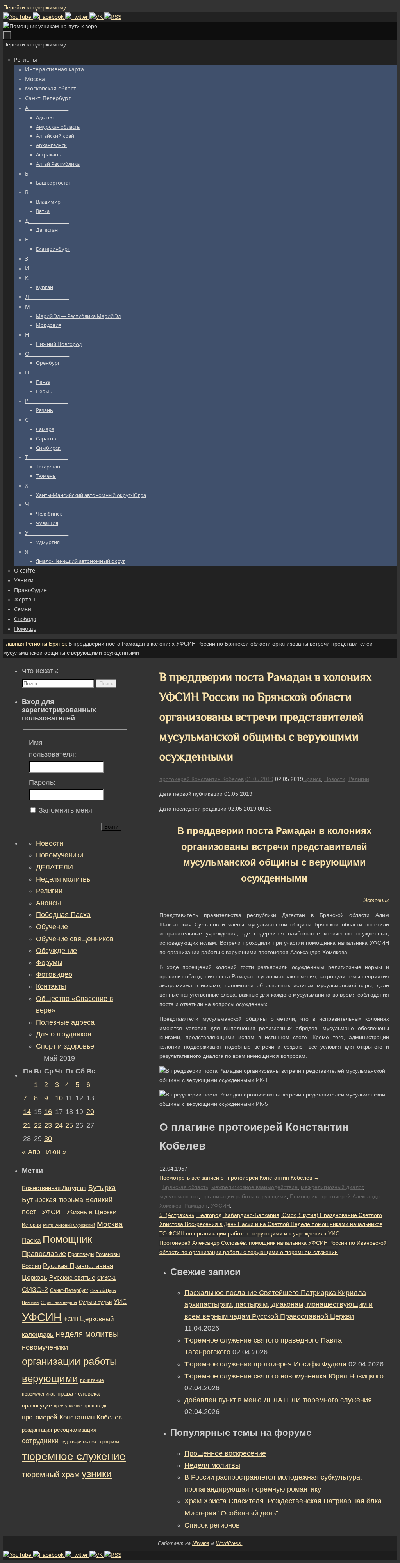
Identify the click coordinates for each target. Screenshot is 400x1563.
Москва (110, 1224)
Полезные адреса (65, 1022)
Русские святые (72, 1277)
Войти (111, 827)
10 (59, 1098)
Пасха (31, 1240)
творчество (83, 1441)
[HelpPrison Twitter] (77, 17)
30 (48, 1139)
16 (48, 1112)
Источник (376, 900)
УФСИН (220, 1206)
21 (27, 1125)
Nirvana (200, 1543)
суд (64, 1441)
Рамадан (195, 1206)
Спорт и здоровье (65, 1046)
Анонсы (48, 903)
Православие (44, 1254)
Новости (334, 779)
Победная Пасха (63, 915)
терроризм (108, 1441)
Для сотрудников (63, 1034)
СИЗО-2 (35, 1289)
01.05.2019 (259, 779)
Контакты (51, 986)
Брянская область (185, 1187)
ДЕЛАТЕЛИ (54, 867)
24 (59, 1125)
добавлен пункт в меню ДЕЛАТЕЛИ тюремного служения (278, 1400)
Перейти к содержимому (34, 7)
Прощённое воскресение (225, 1453)
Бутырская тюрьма (52, 1200)
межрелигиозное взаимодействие (254, 1187)
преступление (68, 1405)
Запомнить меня (65, 810)
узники (97, 1473)
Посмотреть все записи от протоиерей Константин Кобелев (239, 1177)
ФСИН (71, 1319)
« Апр (31, 1152)
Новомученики (59, 855)
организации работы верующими (244, 1196)
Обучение (52, 927)
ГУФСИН (51, 1212)
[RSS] (112, 17)
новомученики (45, 1347)
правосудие (37, 1405)
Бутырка (102, 1188)
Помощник (303, 1196)
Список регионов (212, 1525)
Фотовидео (54, 974)
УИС (120, 1302)
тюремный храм (51, 1474)
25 (69, 1125)
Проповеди (81, 1254)
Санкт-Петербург (69, 1290)
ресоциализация (75, 1429)
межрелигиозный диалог (332, 1187)
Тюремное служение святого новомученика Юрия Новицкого (284, 1376)
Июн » (56, 1152)
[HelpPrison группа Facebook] (49, 17)
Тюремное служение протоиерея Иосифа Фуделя (265, 1364)
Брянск (58, 643)
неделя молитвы (87, 1333)
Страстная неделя (59, 1302)
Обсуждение (56, 950)
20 (90, 1112)
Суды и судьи (95, 1302)
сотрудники (40, 1441)
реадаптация (37, 1430)
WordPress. (229, 1543)
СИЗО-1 (106, 1278)
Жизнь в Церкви (92, 1212)
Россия (31, 1266)
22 (38, 1125)
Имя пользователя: (52, 749)
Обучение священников (75, 939)
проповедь (95, 1406)
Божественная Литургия (54, 1188)
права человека (78, 1393)
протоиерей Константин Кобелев (201, 779)
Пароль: (42, 782)
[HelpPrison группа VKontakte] (96, 17)
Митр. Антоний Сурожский (69, 1225)
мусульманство (178, 1196)
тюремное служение (74, 1456)
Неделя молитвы (212, 1465)
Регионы (36, 643)
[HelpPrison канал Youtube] (18, 17)
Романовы (108, 1254)
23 (48, 1125)
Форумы (49, 963)
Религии (358, 779)
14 (27, 1112)
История (31, 1225)
